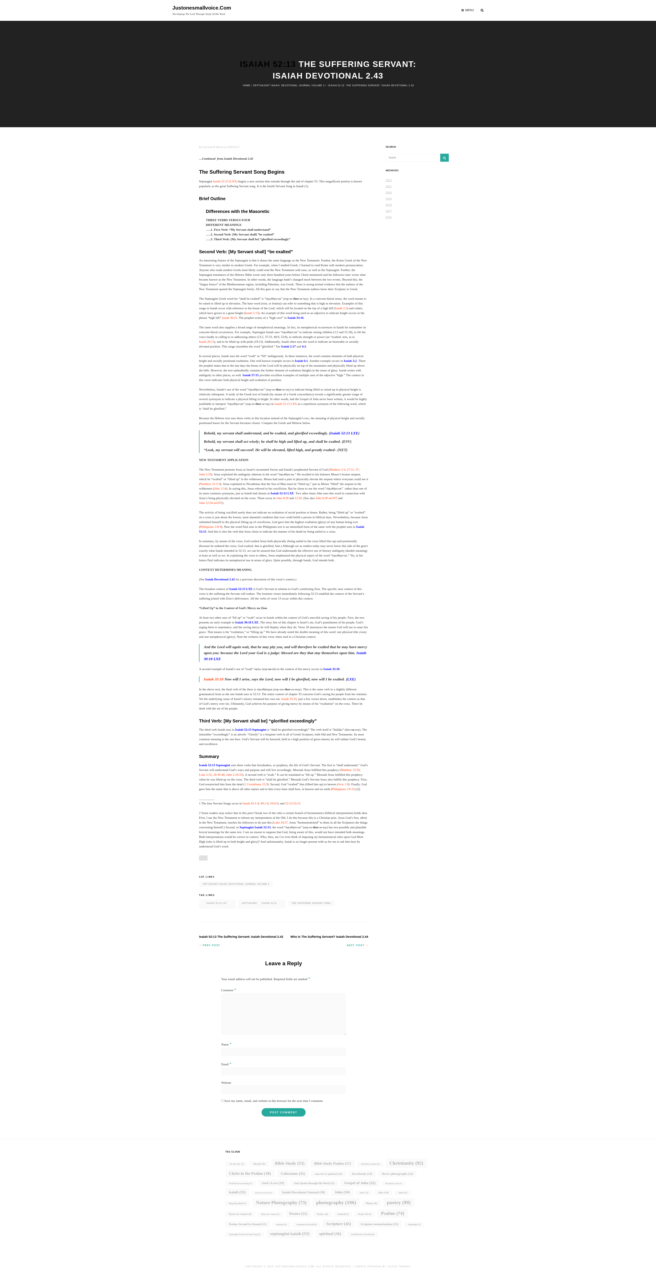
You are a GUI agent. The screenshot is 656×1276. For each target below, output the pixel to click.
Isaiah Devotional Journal (303, 1192)
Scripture (338, 1223)
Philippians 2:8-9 (210, 526)
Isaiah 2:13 (251, 313)
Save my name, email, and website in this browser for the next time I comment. (273, 1101)
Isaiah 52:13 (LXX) (225, 181)
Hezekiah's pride (393, 1183)
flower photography (397, 1173)
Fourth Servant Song (240, 1183)
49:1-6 (265, 803)
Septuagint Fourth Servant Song (244, 1234)
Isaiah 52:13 (268, 64)
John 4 (383, 1192)
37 (357, 469)
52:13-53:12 (292, 803)
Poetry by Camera (240, 1214)
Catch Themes (399, 1266)
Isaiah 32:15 (269, 903)
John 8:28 (282, 498)
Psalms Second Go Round (247, 1224)
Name (226, 1044)
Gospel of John (359, 1183)
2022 (389, 180)
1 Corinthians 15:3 (256, 784)
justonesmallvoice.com (201, 8)
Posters (298, 1214)
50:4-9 (274, 803)
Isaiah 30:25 (229, 317)
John (342, 1192)
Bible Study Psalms (332, 1163)
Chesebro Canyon (370, 1164)
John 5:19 (205, 474)
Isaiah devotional (263, 1193)
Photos (371, 1203)
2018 (389, 205)
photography (336, 1202)
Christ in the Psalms (250, 1173)
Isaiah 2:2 (341, 308)
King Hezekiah (237, 1203)
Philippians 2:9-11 (343, 789)
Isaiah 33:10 (213, 679)
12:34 (298, 498)
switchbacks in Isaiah (362, 1234)
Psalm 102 (364, 1214)
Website (226, 1082)
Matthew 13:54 (350, 770)
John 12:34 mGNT (210, 503)
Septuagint (259, 903)
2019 (389, 198)
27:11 (350, 469)
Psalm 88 (343, 1214)
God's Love (273, 1183)
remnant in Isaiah (306, 1224)
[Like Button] (203, 858)
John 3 (363, 1193)
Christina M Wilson (213, 147)
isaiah (237, 1192)
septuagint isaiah (289, 1233)
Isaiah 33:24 (289, 699)
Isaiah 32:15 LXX (216, 903)
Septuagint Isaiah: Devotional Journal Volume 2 (289, 85)
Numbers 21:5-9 (210, 484)
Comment (228, 990)
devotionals (362, 1173)
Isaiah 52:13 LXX (286, 404)
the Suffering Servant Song (311, 903)
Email (226, 1064)
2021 (389, 186)
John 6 (402, 1193)
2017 (389, 211)
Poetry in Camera (270, 1214)
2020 (389, 192)
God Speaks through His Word (314, 1183)
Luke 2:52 (205, 774)
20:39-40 (218, 774)
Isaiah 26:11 (206, 341)
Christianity (406, 1163)
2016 (389, 217)
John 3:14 (220, 488)
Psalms (392, 1213)
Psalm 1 (322, 1214)
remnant (281, 1224)
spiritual (330, 1234)
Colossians (293, 1173)
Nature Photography (281, 1202)
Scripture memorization (379, 1224)
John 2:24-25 (234, 774)
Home (246, 85)
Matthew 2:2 (337, 469)
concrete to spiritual (328, 1173)
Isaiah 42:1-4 (251, 803)
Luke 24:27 (281, 822)
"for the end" (236, 1164)
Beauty (259, 1163)
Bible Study (289, 1163)
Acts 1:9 (343, 784)
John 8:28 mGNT (326, 498)
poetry (399, 1202)
